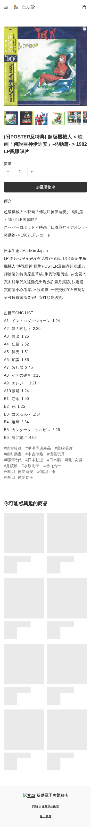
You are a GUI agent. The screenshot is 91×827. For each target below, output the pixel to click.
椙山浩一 (53, 466)
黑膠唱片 (65, 448)
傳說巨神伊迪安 (19, 472)
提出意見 (45, 816)
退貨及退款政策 (49, 806)
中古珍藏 (35, 454)
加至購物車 (45, 187)
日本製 (55, 460)
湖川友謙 (75, 460)
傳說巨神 (47, 472)
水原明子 (31, 466)
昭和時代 (14, 460)
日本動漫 (35, 460)
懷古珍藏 (14, 448)
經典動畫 (14, 454)
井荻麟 (12, 466)
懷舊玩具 (57, 454)
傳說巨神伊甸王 (19, 477)
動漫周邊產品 (39, 448)
